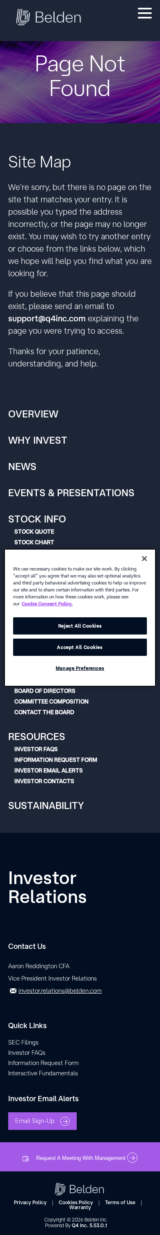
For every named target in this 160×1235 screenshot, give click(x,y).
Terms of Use (120, 1202)
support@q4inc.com (47, 318)
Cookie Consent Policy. (47, 603)
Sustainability (46, 805)
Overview (33, 414)
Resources (36, 736)
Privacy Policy (30, 1202)
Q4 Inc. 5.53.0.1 (89, 1225)
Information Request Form (55, 760)
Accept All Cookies (80, 647)
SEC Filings (23, 1042)
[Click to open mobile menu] (145, 14)
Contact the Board (44, 712)
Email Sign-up (35, 1120)
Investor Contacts (44, 781)
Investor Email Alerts (48, 770)
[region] (80, 617)
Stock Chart (34, 542)
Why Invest (37, 440)
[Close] (144, 558)
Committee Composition (51, 701)
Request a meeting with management (81, 1158)
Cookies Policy (76, 1202)
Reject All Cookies (80, 625)
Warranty (80, 1207)
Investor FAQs (36, 749)
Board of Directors (44, 691)
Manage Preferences (80, 668)
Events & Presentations (71, 492)
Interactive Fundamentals (43, 1073)
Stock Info (37, 519)
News (22, 466)
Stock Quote (34, 531)
